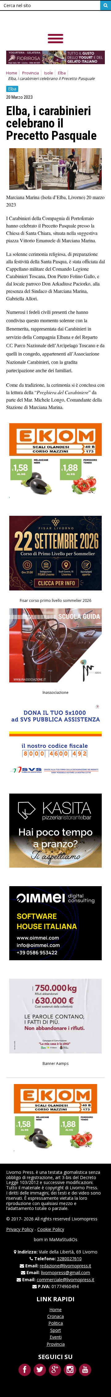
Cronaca (55, 1316)
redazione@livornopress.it (65, 1266)
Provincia (30, 73)
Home (11, 73)
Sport (55, 1330)
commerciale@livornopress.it (65, 1279)
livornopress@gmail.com (65, 1272)
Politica (55, 1323)
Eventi (56, 1337)
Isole (48, 73)
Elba (62, 73)
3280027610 (69, 1258)
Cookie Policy (50, 1229)
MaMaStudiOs (63, 1239)
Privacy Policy (19, 1229)
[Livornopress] (49, 21)
